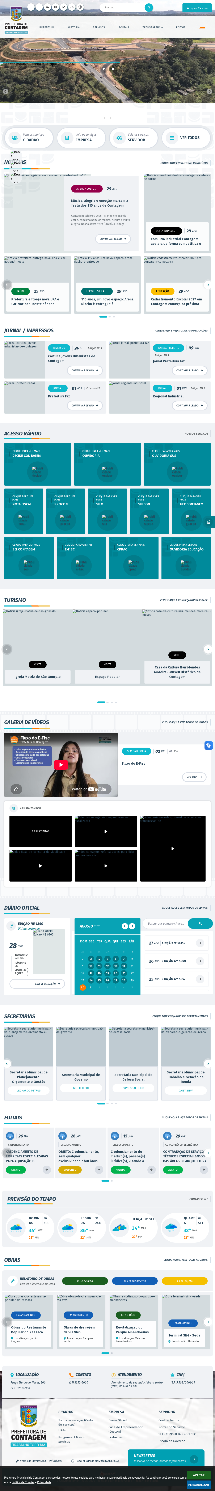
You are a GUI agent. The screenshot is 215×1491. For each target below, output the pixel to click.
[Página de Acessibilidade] (80, 7)
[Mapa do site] (72, 7)
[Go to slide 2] (108, 118)
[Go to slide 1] (104, 118)
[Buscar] (149, 7)
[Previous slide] (5, 91)
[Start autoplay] (104, 68)
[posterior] (132, 926)
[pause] (113, 68)
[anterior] (125, 926)
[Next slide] (209, 91)
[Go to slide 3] (110, 118)
